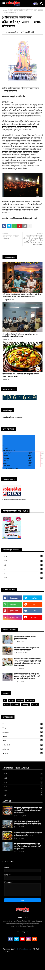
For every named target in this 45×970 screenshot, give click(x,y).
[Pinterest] (19, 226)
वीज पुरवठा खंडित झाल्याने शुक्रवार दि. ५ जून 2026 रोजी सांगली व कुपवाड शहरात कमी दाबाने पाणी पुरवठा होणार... (27, 846)
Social (36, 705)
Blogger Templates (20, 962)
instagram (14, 617)
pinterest (14, 611)
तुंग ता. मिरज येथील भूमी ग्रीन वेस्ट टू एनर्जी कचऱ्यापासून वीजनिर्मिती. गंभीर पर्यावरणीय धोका (20, 335)
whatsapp (14, 604)
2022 (23, 573)
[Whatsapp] (14, 226)
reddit (34, 604)
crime (21, 700)
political (16, 705)
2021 (23, 578)
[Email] (24, 226)
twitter (34, 598)
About (20, 955)
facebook (14, 598)
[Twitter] (9, 226)
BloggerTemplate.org (22, 965)
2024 (23, 565)
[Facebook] (4, 226)
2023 (23, 569)
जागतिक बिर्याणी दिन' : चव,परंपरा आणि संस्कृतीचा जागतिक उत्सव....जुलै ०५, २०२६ (20, 375)
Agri (12, 700)
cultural (31, 700)
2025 (23, 561)
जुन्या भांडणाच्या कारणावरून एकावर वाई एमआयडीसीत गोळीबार (25, 637)
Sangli (26, 705)
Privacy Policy (22, 959)
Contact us (30, 955)
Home (4, 10)
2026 (23, 556)
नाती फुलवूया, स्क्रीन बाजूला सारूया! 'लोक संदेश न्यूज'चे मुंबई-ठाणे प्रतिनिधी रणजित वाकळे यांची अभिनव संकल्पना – (21, 295)
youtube (34, 617)
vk (35, 611)
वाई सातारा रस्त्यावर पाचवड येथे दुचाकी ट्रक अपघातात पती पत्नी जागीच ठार (26, 649)
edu (7, 705)
